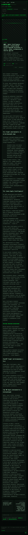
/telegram (15, 9)
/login (24, 9)
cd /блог (4, 13)
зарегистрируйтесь (13, 519)
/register (4, 10)
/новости (10, 9)
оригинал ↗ (21, 67)
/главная (4, 9)
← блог (15, 67)
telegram (3, 530)
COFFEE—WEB (6, 4)
